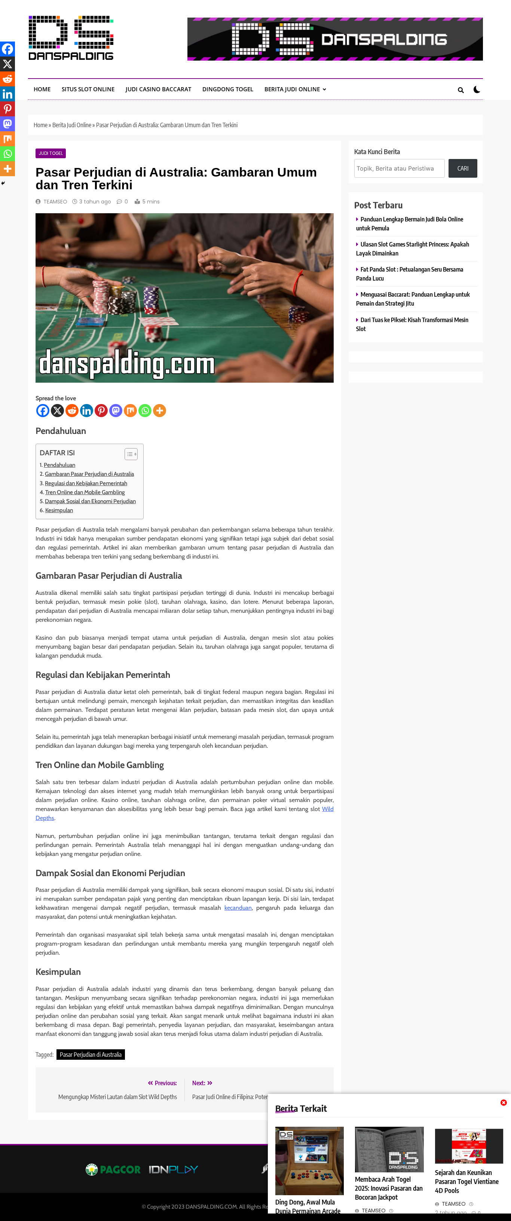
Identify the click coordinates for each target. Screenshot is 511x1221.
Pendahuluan (59, 464)
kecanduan (238, 907)
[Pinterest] (101, 410)
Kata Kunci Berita (377, 151)
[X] (57, 410)
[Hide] (3, 183)
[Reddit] (72, 410)
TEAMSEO (55, 201)
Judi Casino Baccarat (158, 89)
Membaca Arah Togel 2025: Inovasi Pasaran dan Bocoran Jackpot (389, 1188)
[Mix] (130, 410)
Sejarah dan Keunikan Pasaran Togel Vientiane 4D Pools (467, 1181)
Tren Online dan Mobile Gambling (85, 492)
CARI (463, 168)
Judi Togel (51, 153)
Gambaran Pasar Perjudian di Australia (89, 473)
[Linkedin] (86, 410)
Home (41, 125)
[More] (159, 410)
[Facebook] (42, 410)
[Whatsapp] (145, 410)
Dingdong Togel (227, 89)
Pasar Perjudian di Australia (91, 1054)
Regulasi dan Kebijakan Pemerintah (86, 483)
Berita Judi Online (292, 89)
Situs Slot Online (88, 89)
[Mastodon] (115, 410)
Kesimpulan (59, 510)
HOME (42, 89)
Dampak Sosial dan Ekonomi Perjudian (90, 501)
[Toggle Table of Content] (127, 454)
